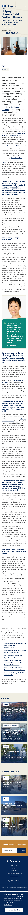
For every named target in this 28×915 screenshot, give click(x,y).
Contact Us (14, 865)
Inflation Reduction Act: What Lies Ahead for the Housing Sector (12, 805)
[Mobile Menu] (25, 6)
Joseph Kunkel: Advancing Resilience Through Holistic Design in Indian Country (13, 663)
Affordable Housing (8, 740)
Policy (4, 811)
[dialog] (14, 903)
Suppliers (14, 870)
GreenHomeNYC (12, 146)
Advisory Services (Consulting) (17, 739)
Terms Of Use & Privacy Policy (14, 873)
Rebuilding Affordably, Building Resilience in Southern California (13, 710)
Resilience (5, 69)
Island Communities (19, 740)
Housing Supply (18, 757)
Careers (14, 868)
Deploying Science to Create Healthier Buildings (12, 825)
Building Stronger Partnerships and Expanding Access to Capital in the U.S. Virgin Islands (13, 732)
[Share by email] (14, 33)
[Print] (17, 33)
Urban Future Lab (16, 158)
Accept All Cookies (14, 910)
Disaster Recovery (7, 715)
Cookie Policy (8, 905)
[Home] (9, 6)
